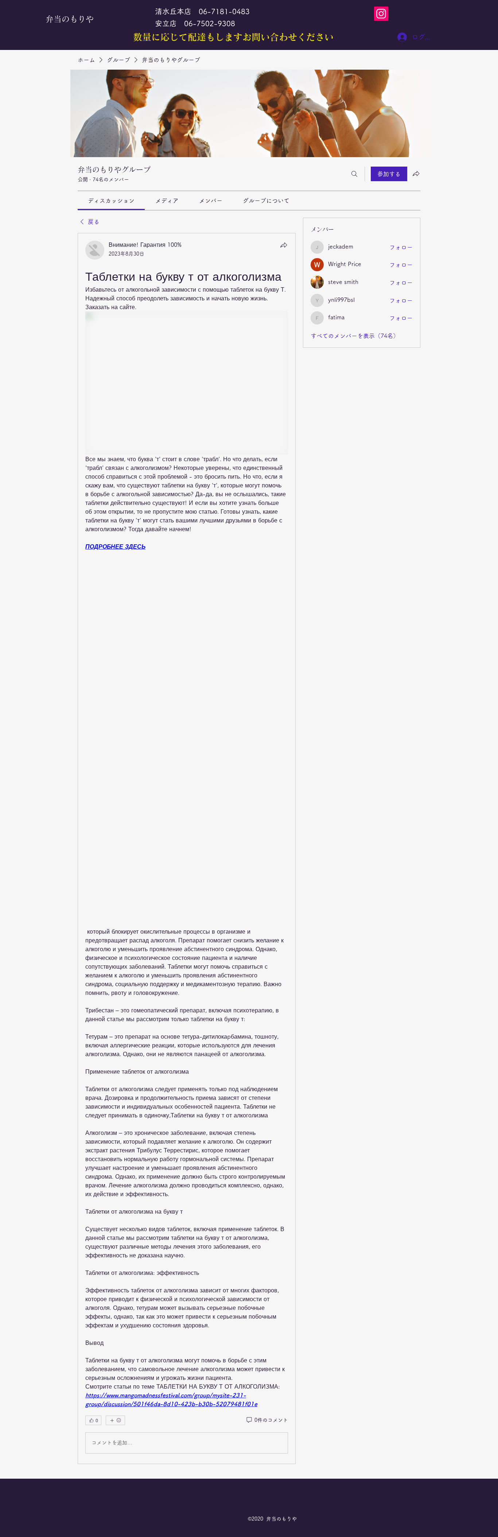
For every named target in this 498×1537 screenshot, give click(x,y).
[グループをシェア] (416, 173)
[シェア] (283, 245)
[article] (187, 848)
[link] (111, 200)
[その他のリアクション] (115, 1420)
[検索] (354, 174)
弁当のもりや (70, 19)
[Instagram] (381, 14)
